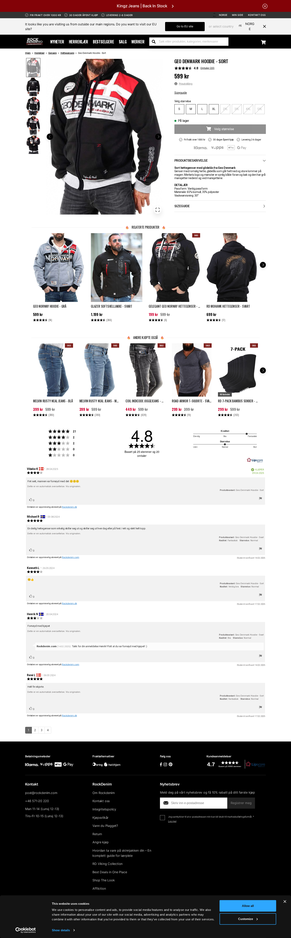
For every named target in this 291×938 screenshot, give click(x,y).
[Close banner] (284, 901)
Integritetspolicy (104, 809)
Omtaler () (207, 68)
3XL (236, 109)
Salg (123, 42)
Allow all (248, 905)
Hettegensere (67, 53)
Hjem (27, 53)
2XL (225, 109)
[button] (104, 136)
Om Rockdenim (103, 793)
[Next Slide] (158, 137)
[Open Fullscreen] (158, 210)
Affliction (99, 888)
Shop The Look (103, 880)
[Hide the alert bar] (264, 6)
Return (97, 834)
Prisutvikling (185, 83)
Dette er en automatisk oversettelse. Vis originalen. (54, 486)
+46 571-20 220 (37, 801)
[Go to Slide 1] (33, 67)
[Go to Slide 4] (33, 125)
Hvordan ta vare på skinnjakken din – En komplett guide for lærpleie (121, 853)
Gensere (52, 53)
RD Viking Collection (107, 864)
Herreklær (78, 42)
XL (213, 109)
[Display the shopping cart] (263, 42)
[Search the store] (155, 42)
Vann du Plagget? (105, 826)
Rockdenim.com (70, 557)
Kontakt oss (257, 14)
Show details (61, 930)
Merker (138, 42)
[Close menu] (263, 26)
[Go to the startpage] (34, 41)
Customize (245, 918)
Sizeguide (180, 92)
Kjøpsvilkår (100, 818)
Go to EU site (185, 26)
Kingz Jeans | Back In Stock (142, 6)
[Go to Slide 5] (33, 144)
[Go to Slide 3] (33, 106)
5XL (259, 109)
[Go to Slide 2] (33, 86)
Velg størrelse (182, 101)
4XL (248, 109)
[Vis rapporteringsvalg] (260, 499)
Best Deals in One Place (109, 872)
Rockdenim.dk (69, 507)
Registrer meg (241, 803)
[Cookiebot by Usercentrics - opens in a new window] (25, 930)
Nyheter (57, 42)
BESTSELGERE (103, 42)
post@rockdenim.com (41, 793)
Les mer (172, 821)
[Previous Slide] (50, 137)
